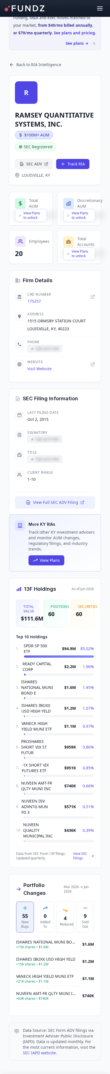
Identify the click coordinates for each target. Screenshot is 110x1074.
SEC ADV (34, 164)
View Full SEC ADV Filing (55, 502)
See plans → (77, 43)
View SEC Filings (80, 855)
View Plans (50, 560)
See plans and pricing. (75, 32)
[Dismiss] (94, 43)
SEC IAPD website (39, 1052)
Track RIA (76, 164)
